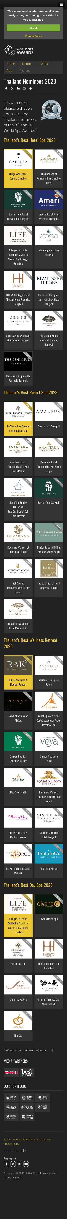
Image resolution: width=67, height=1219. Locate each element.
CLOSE (33, 27)
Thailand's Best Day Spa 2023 (28, 884)
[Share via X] (12, 88)
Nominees (29, 64)
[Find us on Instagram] (19, 1164)
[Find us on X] (13, 1164)
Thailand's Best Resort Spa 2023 (31, 392)
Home (11, 64)
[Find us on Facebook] (6, 1164)
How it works (30, 1139)
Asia (9, 70)
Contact (45, 1139)
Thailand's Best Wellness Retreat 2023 (30, 643)
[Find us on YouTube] (26, 1164)
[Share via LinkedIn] (18, 88)
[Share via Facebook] (6, 88)
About (16, 1139)
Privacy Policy (33, 36)
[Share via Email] (24, 88)
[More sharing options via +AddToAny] (30, 88)
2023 (44, 64)
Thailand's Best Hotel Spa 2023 (30, 140)
